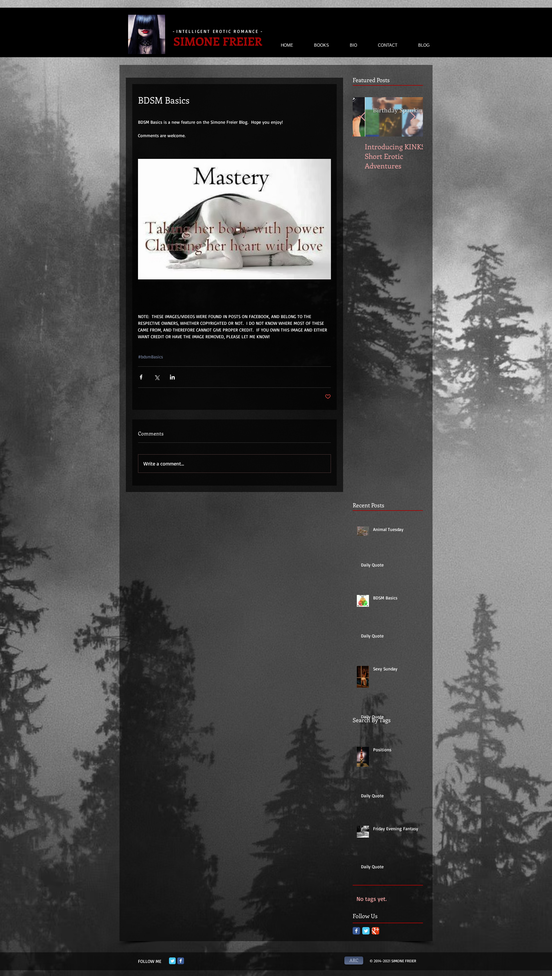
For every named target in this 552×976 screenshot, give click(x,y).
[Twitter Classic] (366, 930)
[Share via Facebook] (141, 377)
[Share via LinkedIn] (172, 377)
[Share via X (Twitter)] (157, 377)
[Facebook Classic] (356, 930)
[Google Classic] (375, 930)
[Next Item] (413, 117)
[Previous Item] (363, 117)
